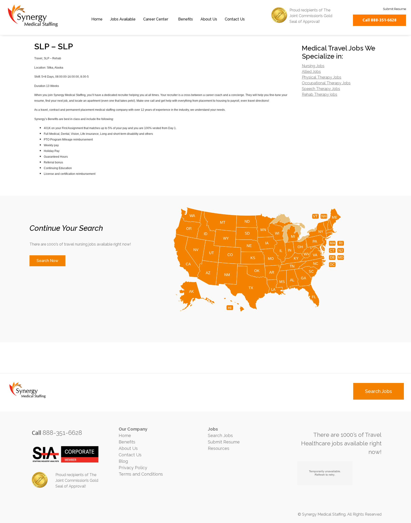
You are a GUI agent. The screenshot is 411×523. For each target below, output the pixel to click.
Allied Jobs (311, 71)
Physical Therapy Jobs (321, 77)
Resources (218, 448)
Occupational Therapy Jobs (326, 83)
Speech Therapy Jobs (321, 88)
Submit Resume (224, 441)
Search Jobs (220, 435)
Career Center (155, 19)
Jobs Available (123, 19)
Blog (123, 461)
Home (97, 19)
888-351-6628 (62, 432)
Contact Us (235, 19)
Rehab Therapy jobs (319, 94)
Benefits (185, 19)
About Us (209, 19)
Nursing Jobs (313, 66)
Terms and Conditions (141, 474)
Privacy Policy (133, 467)
